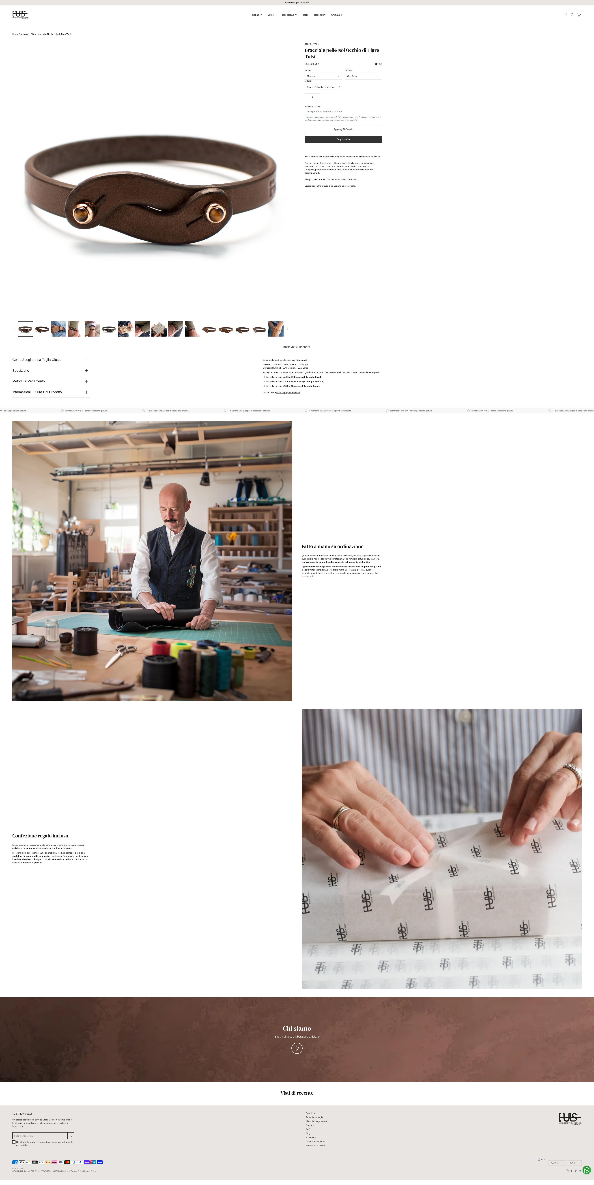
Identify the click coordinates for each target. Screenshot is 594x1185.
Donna (255, 14)
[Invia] (70, 1135)
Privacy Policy (77, 1171)
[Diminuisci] (307, 96)
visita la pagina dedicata (288, 392)
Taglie (305, 14)
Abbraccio (25, 34)
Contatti (310, 1125)
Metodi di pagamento (28, 381)
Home (15, 34)
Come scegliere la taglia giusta (36, 360)
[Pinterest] (576, 1171)
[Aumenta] (318, 96)
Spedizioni (311, 1113)
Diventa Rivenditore (315, 1141)
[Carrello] (579, 14)
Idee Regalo (288, 14)
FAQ (308, 1129)
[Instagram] (567, 1171)
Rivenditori (311, 1137)
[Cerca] (572, 14)
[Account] (565, 14)
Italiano (555, 1163)
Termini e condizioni (315, 1145)
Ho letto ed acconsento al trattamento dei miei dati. (44, 1143)
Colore (308, 70)
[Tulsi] (20, 14)
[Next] (287, 329)
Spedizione (20, 370)
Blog (308, 1133)
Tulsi (21, 1168)
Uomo (270, 14)
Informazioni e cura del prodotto (37, 392)
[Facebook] (571, 1171)
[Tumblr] (580, 1171)
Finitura (348, 70)
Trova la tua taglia (314, 1117)
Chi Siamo (336, 14)
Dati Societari (64, 1171)
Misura (308, 81)
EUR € (572, 1163)
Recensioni (319, 14)
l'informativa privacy (34, 1142)
